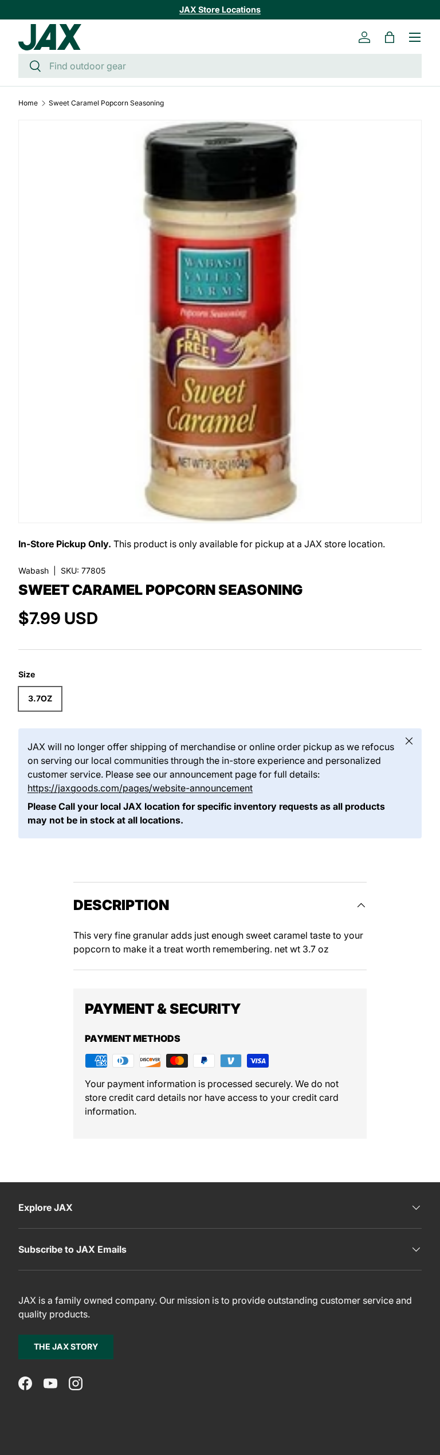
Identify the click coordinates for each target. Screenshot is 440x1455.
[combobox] (220, 66)
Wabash (33, 570)
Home (28, 103)
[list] (220, 321)
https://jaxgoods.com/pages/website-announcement (140, 788)
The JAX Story (66, 1346)
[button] (389, 37)
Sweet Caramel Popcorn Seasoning (106, 103)
